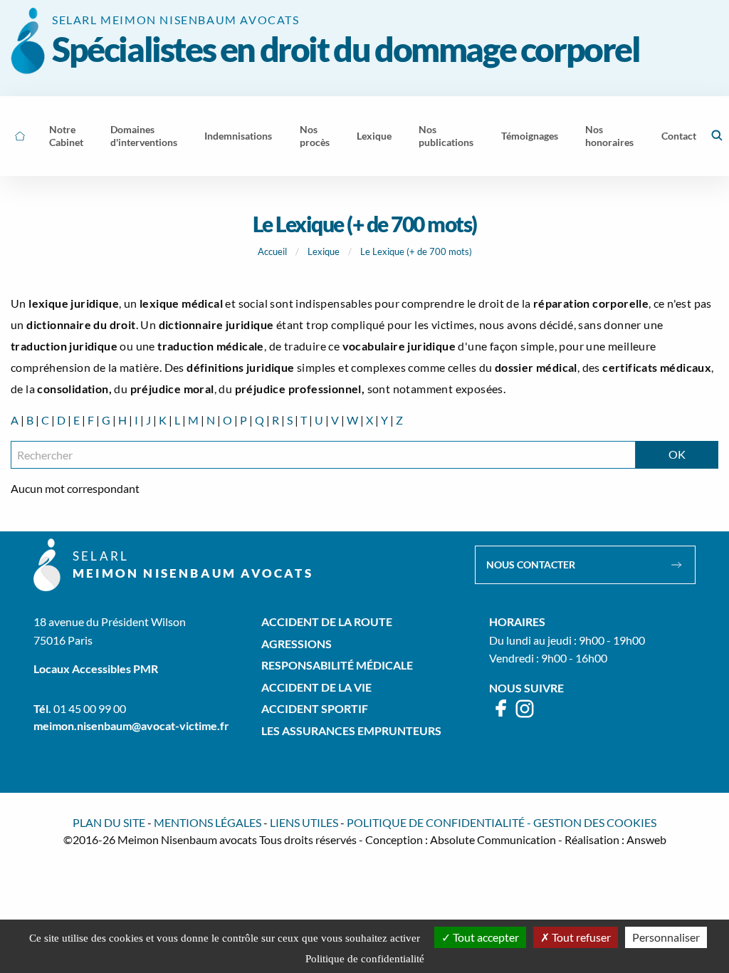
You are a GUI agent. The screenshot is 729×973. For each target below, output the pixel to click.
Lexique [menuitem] (374, 136)
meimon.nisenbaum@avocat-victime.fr (131, 725)
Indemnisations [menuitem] (238, 136)
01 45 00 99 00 (89, 708)
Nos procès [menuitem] (315, 135)
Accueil (272, 251)
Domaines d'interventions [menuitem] (143, 135)
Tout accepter (485, 937)
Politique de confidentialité (436, 822)
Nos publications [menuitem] (446, 135)
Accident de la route (326, 621)
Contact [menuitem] (678, 136)
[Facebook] (501, 715)
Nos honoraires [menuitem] (609, 135)
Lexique (324, 251)
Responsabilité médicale (337, 665)
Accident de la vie (316, 687)
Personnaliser (666, 937)
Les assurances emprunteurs (351, 730)
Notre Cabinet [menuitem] (66, 135)
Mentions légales (207, 822)
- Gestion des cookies (591, 822)
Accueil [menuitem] (19, 136)
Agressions (296, 643)
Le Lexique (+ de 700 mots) (416, 251)
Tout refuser (580, 937)
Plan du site (109, 822)
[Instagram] (524, 715)
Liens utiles (304, 822)
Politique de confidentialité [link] (364, 958)
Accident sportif (314, 708)
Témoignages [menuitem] (529, 136)
